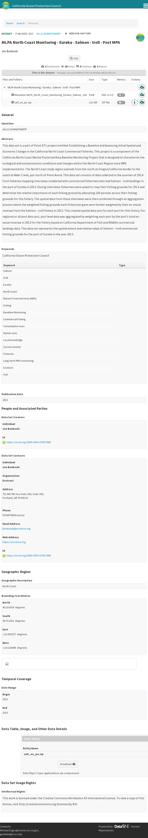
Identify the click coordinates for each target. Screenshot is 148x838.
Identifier (8, 123)
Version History (80, 33)
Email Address (11, 524)
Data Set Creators (13, 417)
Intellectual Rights (13, 791)
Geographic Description (17, 580)
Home (9, 23)
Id (4, 437)
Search (21, 23)
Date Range (9, 687)
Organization (11, 475)
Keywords (8, 249)
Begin (6, 694)
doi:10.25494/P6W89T (48, 33)
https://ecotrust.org (14, 542)
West (6, 643)
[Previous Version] (66, 33)
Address (8, 489)
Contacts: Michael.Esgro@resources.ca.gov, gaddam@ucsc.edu (19, 830)
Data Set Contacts (13, 455)
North (6, 602)
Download (65, 764)
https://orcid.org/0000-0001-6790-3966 (29, 442)
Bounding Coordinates (16, 596)
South (6, 616)
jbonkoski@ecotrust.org (17, 528)
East (5, 629)
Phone (7, 510)
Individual (9, 424)
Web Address (11, 537)
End (5, 708)
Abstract (7, 139)
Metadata (33, 23)
